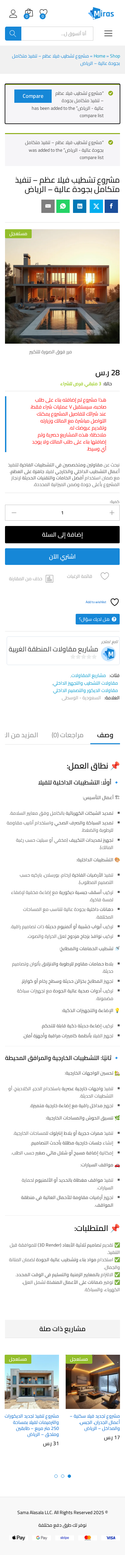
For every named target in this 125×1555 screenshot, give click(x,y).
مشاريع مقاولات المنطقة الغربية (53, 649)
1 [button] (69, 1476)
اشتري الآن (62, 556)
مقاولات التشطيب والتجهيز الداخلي (85, 683)
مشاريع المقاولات (88, 675)
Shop (115, 56)
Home (99, 56)
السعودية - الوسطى (81, 697)
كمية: (115, 502)
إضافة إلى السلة (62, 534)
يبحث (13, 34)
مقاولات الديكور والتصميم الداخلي (85, 690)
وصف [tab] (105, 735)
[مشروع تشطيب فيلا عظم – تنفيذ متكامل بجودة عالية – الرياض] (111, 206)
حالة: (107, 383)
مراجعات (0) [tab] (68, 735)
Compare (33, 96)
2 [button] (62, 1476)
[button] (31, 579)
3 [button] (56, 1476)
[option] (92, 1402)
